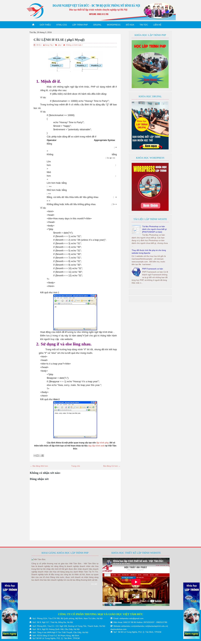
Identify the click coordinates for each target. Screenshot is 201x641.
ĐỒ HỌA (130, 25)
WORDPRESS (113, 25)
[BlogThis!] (37, 455)
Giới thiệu (45, 25)
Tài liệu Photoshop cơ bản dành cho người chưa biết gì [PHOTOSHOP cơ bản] (154, 229)
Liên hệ (157, 25)
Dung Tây (49, 45)
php (59, 45)
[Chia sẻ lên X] (40, 455)
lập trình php (102, 443)
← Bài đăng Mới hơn (39, 466)
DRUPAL (97, 25)
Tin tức (144, 25)
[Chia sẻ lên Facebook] (42, 455)
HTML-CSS (61, 25)
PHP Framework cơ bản (152, 269)
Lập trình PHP (80, 25)
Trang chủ (75, 466)
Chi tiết (94, 584)
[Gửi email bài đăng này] (35, 455)
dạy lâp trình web (96, 446)
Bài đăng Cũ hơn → (111, 466)
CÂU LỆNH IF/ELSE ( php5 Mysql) (59, 40)
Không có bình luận (73, 45)
